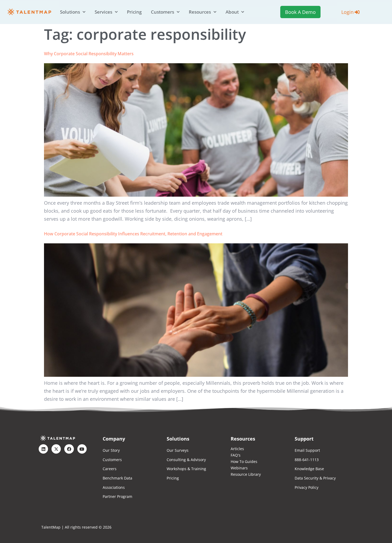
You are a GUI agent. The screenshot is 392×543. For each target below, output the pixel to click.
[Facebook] (69, 449)
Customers (162, 12)
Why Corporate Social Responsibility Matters (89, 54)
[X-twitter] (56, 449)
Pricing (134, 12)
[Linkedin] (43, 449)
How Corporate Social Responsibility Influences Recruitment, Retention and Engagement (133, 234)
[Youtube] (82, 449)
